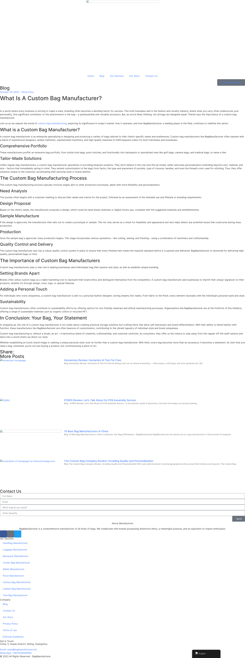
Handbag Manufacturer (15, 543)
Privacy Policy (10, 623)
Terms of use (10, 630)
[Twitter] (17, 533)
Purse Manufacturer (13, 575)
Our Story (134, 76)
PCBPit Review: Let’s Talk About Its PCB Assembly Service (100, 400)
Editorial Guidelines (13, 636)
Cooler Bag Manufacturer (16, 562)
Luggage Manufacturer (15, 549)
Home (90, 76)
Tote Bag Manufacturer (15, 595)
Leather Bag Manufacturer (17, 588)
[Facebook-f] (3, 533)
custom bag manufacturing (52, 123)
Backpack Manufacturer (15, 556)
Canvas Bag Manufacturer (17, 582)
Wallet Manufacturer (13, 569)
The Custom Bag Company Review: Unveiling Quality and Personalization (108, 460)
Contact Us (151, 76)
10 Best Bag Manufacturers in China (86, 431)
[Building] (10, 533)
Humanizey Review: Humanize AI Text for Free (92, 360)
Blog (102, 76)
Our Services (117, 76)
